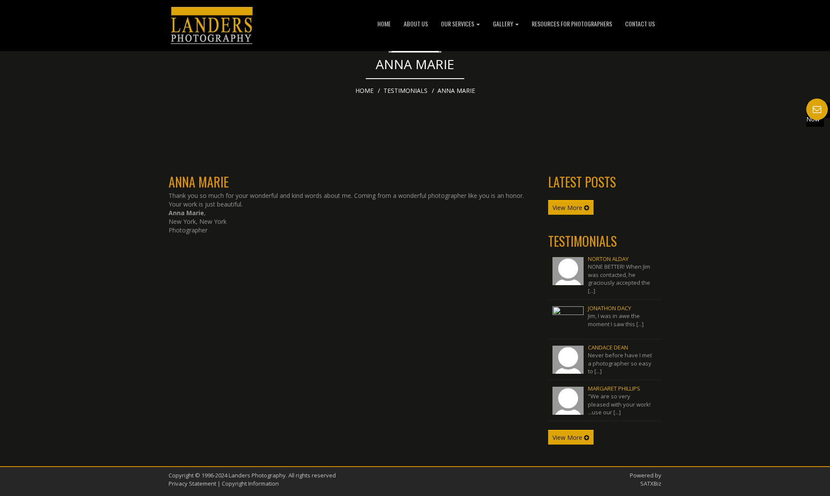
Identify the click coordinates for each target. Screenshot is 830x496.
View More (568, 207)
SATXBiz (650, 483)
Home (384, 23)
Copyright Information (250, 483)
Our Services (458, 23)
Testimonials (405, 90)
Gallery (503, 23)
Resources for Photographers (572, 23)
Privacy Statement (192, 483)
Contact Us (640, 23)
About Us (416, 23)
